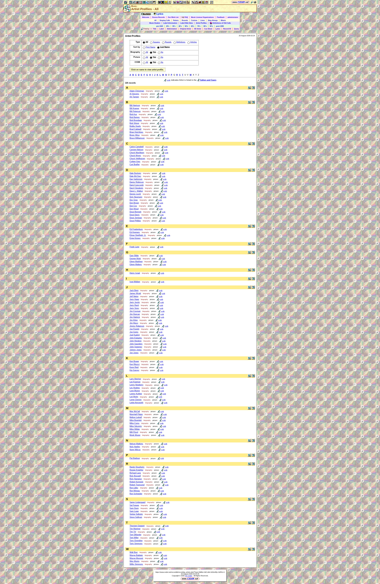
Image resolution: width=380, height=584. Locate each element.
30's (173, 26)
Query (236, 29)
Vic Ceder (188, 576)
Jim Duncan (135, 314)
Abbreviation (172, 29)
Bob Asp (133, 114)
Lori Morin (134, 397)
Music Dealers (154, 23)
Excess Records (158, 17)
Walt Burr (134, 552)
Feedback (220, 17)
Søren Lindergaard (137, 502)
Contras (194, 20)
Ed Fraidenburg (136, 229)
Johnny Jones (136, 350)
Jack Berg (134, 290)
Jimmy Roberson (137, 326)
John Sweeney (136, 347)
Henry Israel (135, 273)
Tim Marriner (135, 529)
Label (161, 29)
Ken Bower (134, 361)
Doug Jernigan (136, 218)
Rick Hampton (136, 479)
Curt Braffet (135, 164)
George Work (135, 258)
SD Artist (197, 29)
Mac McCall (135, 411)
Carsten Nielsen (136, 150)
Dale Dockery (135, 173)
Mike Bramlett (136, 420)
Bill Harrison (135, 105)
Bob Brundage (136, 120)
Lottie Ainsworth (136, 403)
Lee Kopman (135, 382)
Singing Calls (165, 20)
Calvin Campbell (137, 147)
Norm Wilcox (135, 450)
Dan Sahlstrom (136, 179)
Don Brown (134, 203)
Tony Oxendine (136, 540)
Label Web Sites (186, 23)
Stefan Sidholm (136, 514)
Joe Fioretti (134, 329)
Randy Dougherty (137, 467)
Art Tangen (134, 97)
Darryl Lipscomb (137, 185)
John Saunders (136, 344)
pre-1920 (159, 26)
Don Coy (133, 206)
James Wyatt (135, 293)
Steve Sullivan (136, 517)
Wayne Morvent (136, 558)
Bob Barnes (135, 117)
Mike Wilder (135, 429)
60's (192, 26)
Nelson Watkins (136, 444)
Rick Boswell (135, 476)
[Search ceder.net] (252, 2)
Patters (176, 20)
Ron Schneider (136, 494)
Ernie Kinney (135, 238)
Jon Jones (134, 353)
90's (211, 26)
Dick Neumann (136, 197)
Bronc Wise (135, 135)
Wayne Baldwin (136, 555)
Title (154, 29)
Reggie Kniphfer (136, 470)
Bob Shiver (134, 123)
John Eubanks (136, 338)
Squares (156, 42)
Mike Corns (134, 423)
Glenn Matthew (136, 261)
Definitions (180, 42)
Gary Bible (134, 255)
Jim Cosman (135, 311)
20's (167, 26)
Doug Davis (135, 215)
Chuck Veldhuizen (137, 158)
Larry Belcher (135, 379)
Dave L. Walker (136, 191)
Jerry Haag (134, 299)
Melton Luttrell (136, 417)
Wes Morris (134, 561)
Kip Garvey (134, 370)
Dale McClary (135, 176)
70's (198, 26)
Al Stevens (134, 94)
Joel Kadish (135, 335)
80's (205, 26)
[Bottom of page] (253, 88)
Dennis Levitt (135, 194)
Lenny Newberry (136, 385)
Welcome (145, 17)
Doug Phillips (135, 221)
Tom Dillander (135, 535)
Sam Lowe (134, 511)
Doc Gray (134, 200)
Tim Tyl (133, 532)
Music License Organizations (202, 17)
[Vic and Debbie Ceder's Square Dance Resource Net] (240, 2)
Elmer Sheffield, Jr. (138, 235)
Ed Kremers (135, 232)
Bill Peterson (135, 111)
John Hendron (135, 341)
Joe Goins (134, 332)
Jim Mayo (134, 323)
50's (186, 26)
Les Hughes (135, 388)
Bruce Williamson (137, 138)
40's (180, 26)
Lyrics (217, 29)
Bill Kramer (134, 108)
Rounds (185, 20)
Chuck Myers (135, 155)
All (155, 20)
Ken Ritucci (135, 364)
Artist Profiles (201, 23)
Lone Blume (135, 391)
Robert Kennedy (136, 482)
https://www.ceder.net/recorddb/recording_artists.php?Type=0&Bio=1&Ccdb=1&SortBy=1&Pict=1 (190, 572)
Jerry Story (134, 308)
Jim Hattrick (135, 317)
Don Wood (134, 209)
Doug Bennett (135, 212)
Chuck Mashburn (137, 152)
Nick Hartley (135, 447)
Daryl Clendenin (136, 188)
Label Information (170, 23)
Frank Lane (134, 247)
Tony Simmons (136, 543)
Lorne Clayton (135, 400)
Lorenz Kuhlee (136, 394)
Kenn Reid (134, 367)
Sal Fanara (134, 505)
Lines (202, 20)
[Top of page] (249, 88)
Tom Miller (134, 538)
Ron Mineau (135, 491)
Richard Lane (135, 473)
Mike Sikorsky (136, 426)
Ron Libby (134, 488)
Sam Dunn (134, 508)
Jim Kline (134, 320)
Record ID (227, 29)
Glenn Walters (136, 264)
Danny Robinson (137, 182)
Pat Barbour (135, 458)
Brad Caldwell (135, 129)
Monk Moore (135, 435)
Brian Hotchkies (136, 132)
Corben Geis (135, 161)
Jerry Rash (134, 305)
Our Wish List (173, 17)
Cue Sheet (208, 29)
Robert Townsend (137, 485)
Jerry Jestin (135, 302)
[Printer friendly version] (255, 2)
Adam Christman (137, 91)
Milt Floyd (134, 432)
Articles (193, 42)
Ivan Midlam (135, 282)
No (162, 52)
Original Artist (185, 29)
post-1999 (220, 26)
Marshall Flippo (136, 414)
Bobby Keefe (135, 126)
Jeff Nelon (134, 296)
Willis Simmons (136, 564)
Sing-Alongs (213, 20)
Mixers (223, 20)
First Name (150, 47)
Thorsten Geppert (137, 526)
